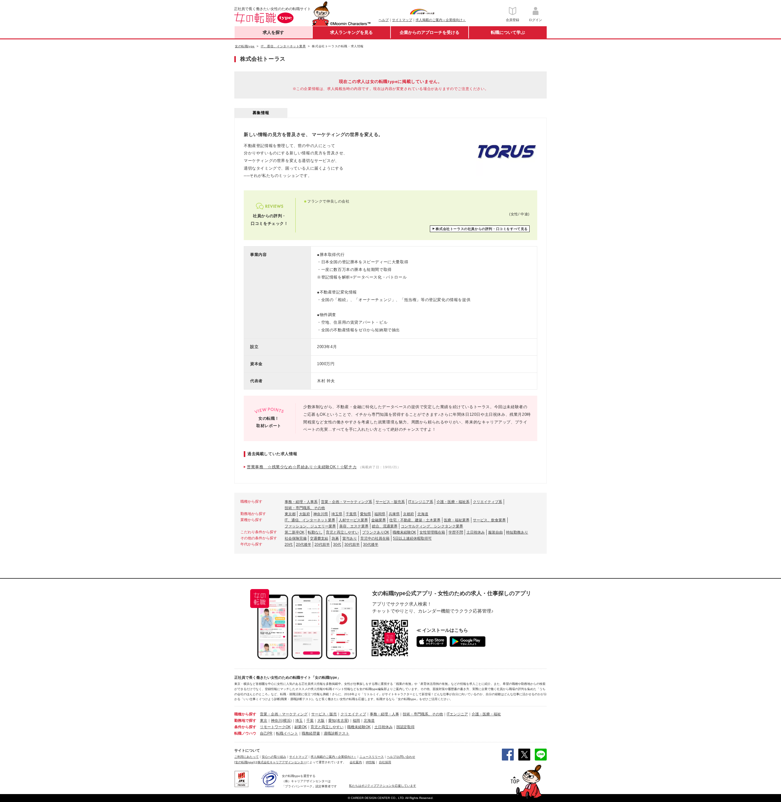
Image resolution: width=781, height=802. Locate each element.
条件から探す (245, 727)
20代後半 (303, 544)
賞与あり (349, 538)
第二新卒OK (294, 532)
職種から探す (245, 714)
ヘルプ (384, 20)
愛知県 (365, 514)
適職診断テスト (336, 733)
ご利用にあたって (246, 756)
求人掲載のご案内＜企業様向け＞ (441, 20)
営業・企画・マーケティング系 (346, 502)
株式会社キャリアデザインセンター (281, 762)
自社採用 (385, 762)
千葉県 (351, 514)
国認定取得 (405, 727)
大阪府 (304, 514)
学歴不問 (455, 532)
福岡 (356, 720)
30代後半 (370, 544)
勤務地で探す (245, 720)
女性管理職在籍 (432, 532)
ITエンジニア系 (420, 502)
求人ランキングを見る (351, 32)
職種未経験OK (404, 532)
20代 (289, 544)
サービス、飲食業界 (489, 520)
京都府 (408, 514)
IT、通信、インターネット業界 (310, 520)
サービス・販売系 (390, 502)
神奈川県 (320, 514)
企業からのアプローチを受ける (429, 32)
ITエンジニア (457, 714)
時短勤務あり (517, 532)
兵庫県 (394, 514)
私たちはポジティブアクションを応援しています (382, 785)
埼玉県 (336, 514)
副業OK (300, 727)
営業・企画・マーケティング (284, 714)
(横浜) (287, 720)
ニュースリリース (371, 756)
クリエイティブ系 (487, 502)
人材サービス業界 (353, 520)
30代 (337, 544)
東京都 (290, 514)
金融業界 (378, 520)
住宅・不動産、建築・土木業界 (415, 520)
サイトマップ (402, 20)
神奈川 (276, 720)
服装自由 (495, 532)
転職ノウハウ (245, 733)
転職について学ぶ (508, 32)
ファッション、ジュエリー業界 (310, 526)
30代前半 (352, 544)
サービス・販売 (324, 714)
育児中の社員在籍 (375, 538)
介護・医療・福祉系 (453, 502)
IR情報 (370, 762)
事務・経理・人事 (384, 714)
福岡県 (379, 514)
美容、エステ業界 (354, 526)
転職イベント (287, 733)
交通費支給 (319, 538)
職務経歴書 (311, 733)
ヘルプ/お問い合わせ (401, 756)
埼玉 (299, 720)
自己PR (266, 733)
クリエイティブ (353, 714)
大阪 (321, 720)
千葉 (310, 720)
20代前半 (322, 544)
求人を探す (273, 32)
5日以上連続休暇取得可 (412, 538)
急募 (335, 538)
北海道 (422, 514)
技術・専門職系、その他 (305, 508)
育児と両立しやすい (342, 532)
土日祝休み (475, 532)
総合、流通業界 (385, 526)
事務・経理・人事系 (301, 502)
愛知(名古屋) (338, 720)
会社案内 (356, 762)
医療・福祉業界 (457, 520)
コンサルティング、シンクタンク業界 (432, 526)
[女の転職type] (244, 762)
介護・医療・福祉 (486, 714)
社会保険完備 (296, 538)
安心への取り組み (274, 756)
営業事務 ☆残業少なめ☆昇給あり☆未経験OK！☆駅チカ (302, 467)
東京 (263, 720)
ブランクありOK (375, 532)
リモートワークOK (275, 727)
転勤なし (315, 532)
